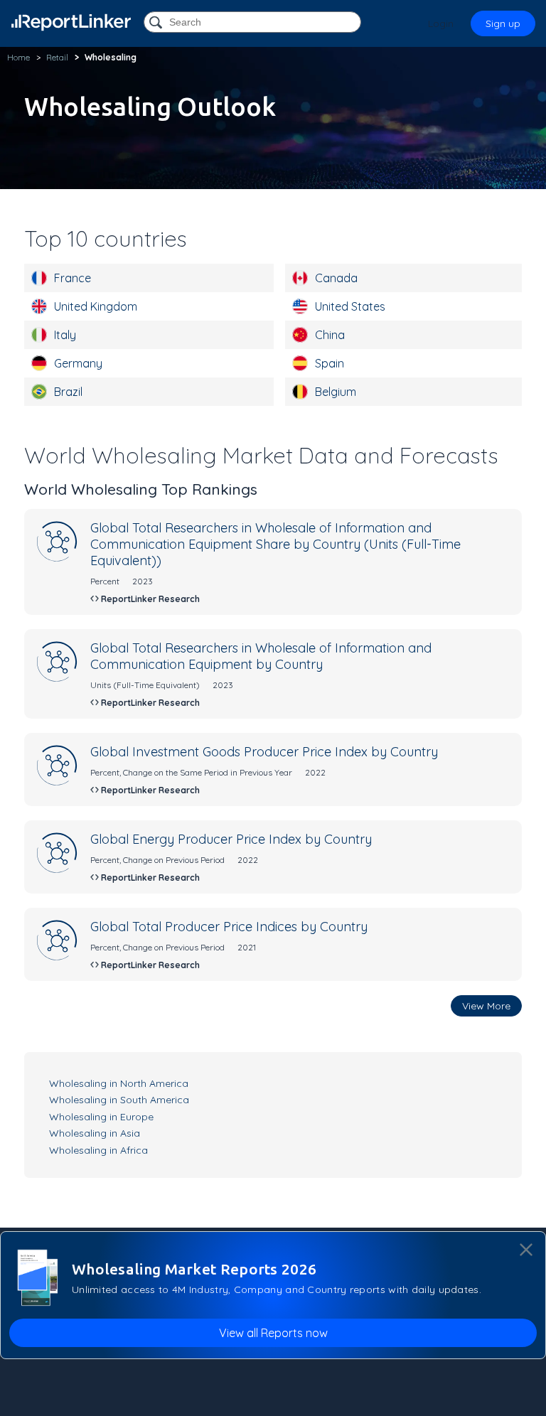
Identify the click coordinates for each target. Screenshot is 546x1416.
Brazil (68, 392)
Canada (336, 278)
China (330, 335)
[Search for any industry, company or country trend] (157, 23)
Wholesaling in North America (118, 1083)
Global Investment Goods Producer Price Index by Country (264, 752)
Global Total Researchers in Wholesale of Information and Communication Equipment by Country (261, 656)
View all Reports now (273, 1333)
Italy (65, 335)
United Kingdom (95, 306)
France (72, 278)
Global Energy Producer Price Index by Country (231, 839)
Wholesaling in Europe (101, 1116)
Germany (78, 363)
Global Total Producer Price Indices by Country (229, 926)
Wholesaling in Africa (98, 1150)
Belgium (335, 392)
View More (486, 1005)
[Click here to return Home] (71, 22)
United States (350, 306)
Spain (329, 363)
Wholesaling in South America (119, 1099)
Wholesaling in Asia (94, 1133)
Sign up (503, 23)
